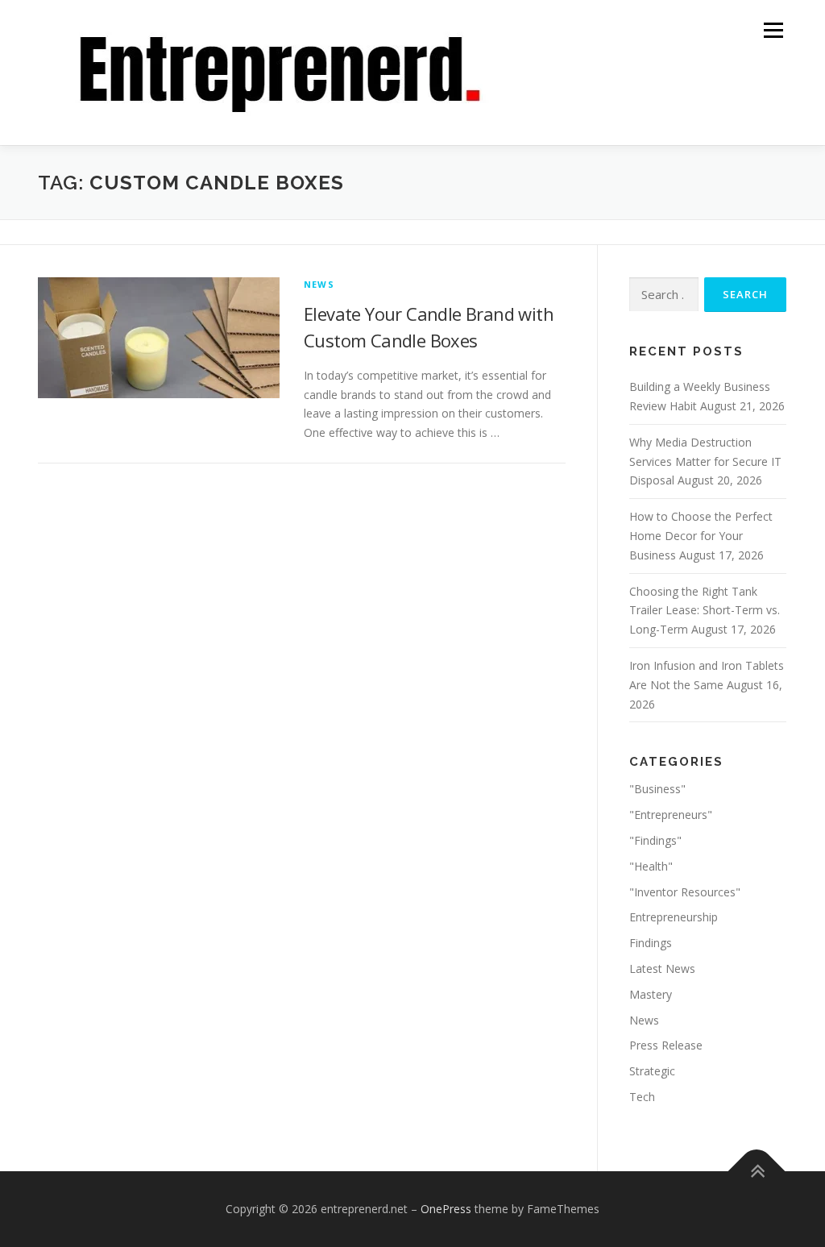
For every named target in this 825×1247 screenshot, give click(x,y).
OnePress (446, 1208)
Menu (773, 30)
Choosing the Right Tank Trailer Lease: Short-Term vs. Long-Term (704, 611)
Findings (650, 942)
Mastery (650, 994)
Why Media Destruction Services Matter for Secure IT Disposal (705, 461)
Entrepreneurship (673, 917)
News (319, 284)
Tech (642, 1096)
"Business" (657, 788)
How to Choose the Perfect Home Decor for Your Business (701, 536)
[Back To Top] (757, 1170)
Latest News (662, 968)
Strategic (652, 1071)
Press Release (666, 1045)
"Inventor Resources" (684, 892)
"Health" (651, 866)
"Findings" (655, 840)
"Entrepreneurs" (670, 814)
